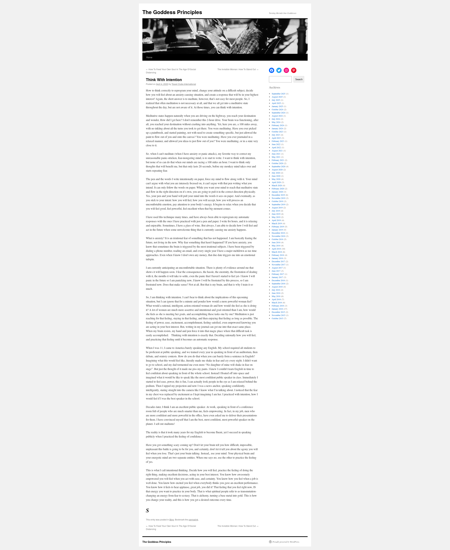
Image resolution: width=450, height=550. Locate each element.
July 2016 (276, 289)
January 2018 (277, 258)
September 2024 (278, 112)
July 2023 (276, 134)
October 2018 (277, 239)
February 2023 (278, 141)
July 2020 (276, 172)
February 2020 (278, 188)
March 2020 (277, 185)
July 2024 (276, 118)
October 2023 (277, 131)
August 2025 (277, 96)
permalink (193, 519)
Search (299, 79)
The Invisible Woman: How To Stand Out (237, 69)
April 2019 (276, 220)
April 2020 (276, 182)
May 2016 (276, 296)
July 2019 (276, 210)
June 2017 (276, 270)
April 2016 (276, 299)
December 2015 (278, 312)
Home (149, 57)
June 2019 (276, 213)
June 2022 (276, 144)
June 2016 (276, 293)
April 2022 (276, 147)
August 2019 (277, 207)
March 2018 (277, 251)
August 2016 (277, 286)
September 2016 (278, 283)
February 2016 (278, 305)
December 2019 (278, 194)
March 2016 (277, 302)
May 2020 (276, 179)
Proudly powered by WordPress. (286, 541)
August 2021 (277, 150)
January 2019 (277, 229)
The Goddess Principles (172, 12)
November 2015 (278, 315)
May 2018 (276, 245)
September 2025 (278, 93)
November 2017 (278, 264)
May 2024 (276, 122)
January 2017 (277, 277)
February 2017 (278, 274)
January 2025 (277, 106)
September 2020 (278, 166)
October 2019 (277, 201)
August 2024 (277, 115)
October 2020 (277, 163)
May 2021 (276, 156)
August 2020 (277, 169)
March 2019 (277, 223)
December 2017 (278, 261)
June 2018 (276, 242)
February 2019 (278, 226)
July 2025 (276, 99)
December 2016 (278, 280)
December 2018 (278, 232)
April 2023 (276, 137)
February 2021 (278, 160)
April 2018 (276, 248)
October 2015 (277, 318)
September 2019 (278, 204)
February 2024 (278, 125)
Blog (171, 519)
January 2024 (277, 128)
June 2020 (276, 175)
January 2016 (277, 308)
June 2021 (276, 153)
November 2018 (278, 236)
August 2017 (277, 267)
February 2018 (278, 255)
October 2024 (277, 109)
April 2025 (276, 103)
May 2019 (276, 217)
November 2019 (278, 198)
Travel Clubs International (184, 83)
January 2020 (277, 191)
